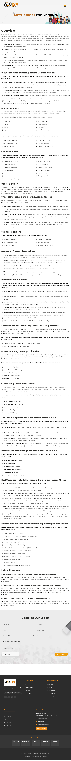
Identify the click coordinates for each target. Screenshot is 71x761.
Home (27, 684)
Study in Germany (51, 699)
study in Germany (23, 440)
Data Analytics (7, 714)
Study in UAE (50, 702)
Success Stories (29, 687)
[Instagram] (12, 697)
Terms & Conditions (37, 756)
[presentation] (10, 654)
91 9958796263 (41, 721)
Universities (28, 693)
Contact (28, 690)
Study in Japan (50, 705)
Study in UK (49, 687)
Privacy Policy (27, 756)
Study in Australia (51, 693)
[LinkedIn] (15, 697)
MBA (5, 720)
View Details (16, 744)
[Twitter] (5, 697)
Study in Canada (51, 690)
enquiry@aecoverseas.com (43, 724)
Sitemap (45, 756)
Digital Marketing (8, 722)
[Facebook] (8, 697)
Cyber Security (7, 725)
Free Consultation (41, 728)
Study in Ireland (50, 696)
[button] (65, 6)
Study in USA (50, 684)
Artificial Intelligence (9, 717)
